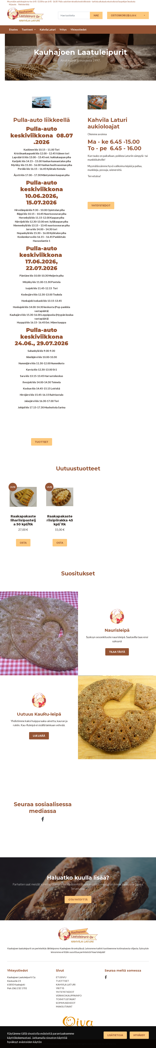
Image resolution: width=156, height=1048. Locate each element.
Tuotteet (27, 29)
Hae (96, 15)
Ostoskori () (123, 15)
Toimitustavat (66, 999)
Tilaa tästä (117, 651)
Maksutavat (64, 1006)
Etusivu (13, 29)
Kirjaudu (13, 4)
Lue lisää (39, 735)
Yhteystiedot (79, 29)
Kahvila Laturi (48, 29)
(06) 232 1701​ (19, 988)
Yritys (63, 29)
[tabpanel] (23, 515)
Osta (23, 542)
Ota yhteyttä (78, 899)
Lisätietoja (115, 1035)
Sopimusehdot (66, 1002)
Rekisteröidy (23, 4)
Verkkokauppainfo (69, 995)
